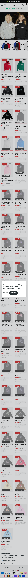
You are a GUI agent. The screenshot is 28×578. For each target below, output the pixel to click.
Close (24, 283)
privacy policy (17, 288)
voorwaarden (7, 288)
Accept (13, 292)
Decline (5, 292)
